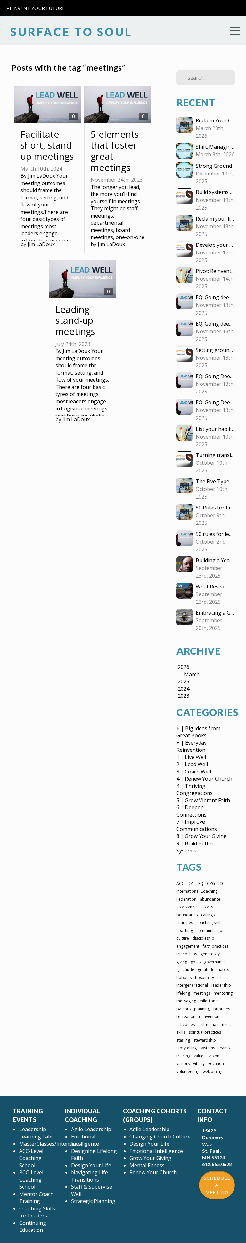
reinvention (209, 1016)
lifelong (183, 993)
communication (210, 930)
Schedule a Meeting (217, 1185)
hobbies (184, 977)
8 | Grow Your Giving (201, 836)
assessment (187, 907)
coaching (184, 930)
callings (208, 915)
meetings (201, 993)
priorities (221, 1009)
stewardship (204, 1040)
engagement (187, 946)
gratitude (206, 969)
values (199, 1056)
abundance (210, 899)
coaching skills (209, 922)
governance (215, 962)
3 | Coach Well (193, 771)
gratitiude (185, 969)
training (183, 1056)
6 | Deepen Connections (191, 811)
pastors (183, 1009)
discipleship (203, 938)
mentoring (223, 993)
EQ (200, 883)
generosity (210, 954)
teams (224, 1048)
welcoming (212, 1071)
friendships (186, 954)
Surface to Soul (69, 31)
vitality (199, 1063)
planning (202, 1009)
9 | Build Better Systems (195, 847)
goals (196, 962)
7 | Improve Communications (196, 825)
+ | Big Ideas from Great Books (198, 732)
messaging (186, 1001)
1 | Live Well (191, 757)
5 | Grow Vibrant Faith (203, 800)
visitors (183, 1063)
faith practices (215, 946)
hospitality (204, 977)
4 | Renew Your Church (204, 778)
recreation (185, 1016)
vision (214, 1056)
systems (207, 1048)
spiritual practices (205, 1032)
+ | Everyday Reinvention (191, 746)
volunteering (187, 1071)
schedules (185, 1024)
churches (184, 922)
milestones (209, 1001)
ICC (221, 883)
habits (223, 969)
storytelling (186, 1048)
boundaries (187, 915)
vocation (216, 1063)
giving (181, 962)
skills (180, 1032)
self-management (214, 1024)
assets (207, 907)
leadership (221, 985)
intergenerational (192, 985)
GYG (211, 883)
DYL (191, 883)
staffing (183, 1040)
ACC (180, 883)
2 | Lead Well (192, 764)
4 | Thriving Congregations (194, 789)
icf (219, 977)
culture (182, 938)
